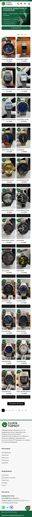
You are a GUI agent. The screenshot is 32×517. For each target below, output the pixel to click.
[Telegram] (7, 507)
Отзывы (4, 483)
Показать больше (16, 404)
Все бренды (6, 452)
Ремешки (5, 460)
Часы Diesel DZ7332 (8, 240)
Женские (5, 458)
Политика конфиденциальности (13, 515)
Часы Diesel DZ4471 (8, 150)
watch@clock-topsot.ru (10, 498)
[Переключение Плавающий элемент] (27, 508)
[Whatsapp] (3, 507)
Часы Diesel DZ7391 (22, 180)
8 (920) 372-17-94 (8, 496)
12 (25, 410)
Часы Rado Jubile (22, 59)
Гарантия (5, 480)
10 (19, 410)
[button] (9, 64)
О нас (4, 485)
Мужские (5, 455)
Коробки (5, 463)
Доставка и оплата (8, 478)
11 (22, 410)
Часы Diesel (20, 150)
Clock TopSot (9, 3)
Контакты (5, 475)
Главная (5, 13)
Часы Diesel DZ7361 (22, 119)
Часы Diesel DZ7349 (22, 210)
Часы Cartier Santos (23, 89)
